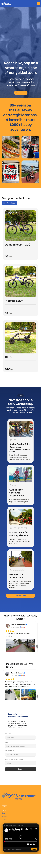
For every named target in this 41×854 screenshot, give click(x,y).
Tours (3, 813)
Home (4, 810)
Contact (4, 819)
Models (4, 816)
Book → (34, 849)
